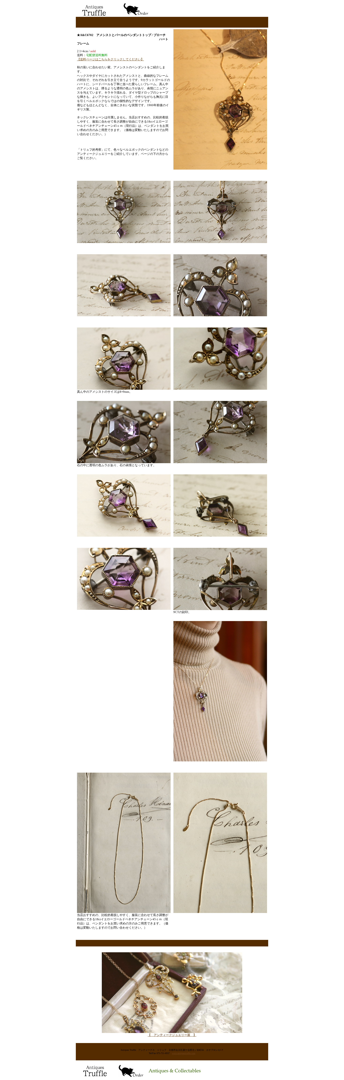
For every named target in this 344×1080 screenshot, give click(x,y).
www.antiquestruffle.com (183, 1053)
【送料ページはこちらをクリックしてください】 (110, 59)
